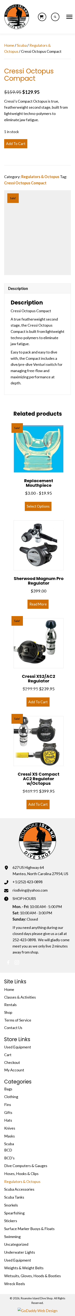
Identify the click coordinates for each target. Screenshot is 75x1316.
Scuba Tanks (14, 1197)
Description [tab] (18, 288)
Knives (9, 1128)
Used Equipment (17, 1047)
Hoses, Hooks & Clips (21, 1173)
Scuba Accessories (19, 1189)
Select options (38, 506)
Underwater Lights (19, 1252)
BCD (8, 1150)
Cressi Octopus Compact (25, 183)
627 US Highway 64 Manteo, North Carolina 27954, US (40, 870)
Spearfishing (14, 1213)
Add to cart (15, 143)
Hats (8, 1120)
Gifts (8, 1112)
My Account (14, 1070)
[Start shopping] (42, 17)
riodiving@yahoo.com (30, 890)
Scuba (22, 45)
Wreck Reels (14, 1283)
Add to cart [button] (38, 702)
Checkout (12, 1062)
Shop (8, 1012)
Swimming (12, 1236)
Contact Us (13, 1027)
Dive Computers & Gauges (25, 1165)
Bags (8, 1089)
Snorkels (11, 1205)
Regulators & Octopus (40, 176)
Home (9, 45)
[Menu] (69, 17)
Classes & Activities (20, 997)
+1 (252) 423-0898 (27, 881)
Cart (7, 1054)
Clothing (11, 1096)
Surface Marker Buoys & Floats (29, 1228)
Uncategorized (16, 1244)
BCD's (9, 1158)
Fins (7, 1104)
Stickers (10, 1220)
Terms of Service (17, 1020)
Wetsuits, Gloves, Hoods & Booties (32, 1275)
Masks (9, 1136)
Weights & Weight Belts (24, 1268)
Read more (38, 604)
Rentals (10, 1004)
